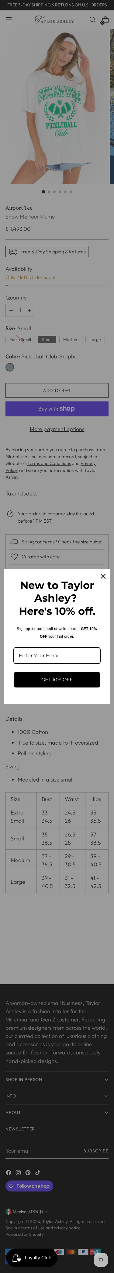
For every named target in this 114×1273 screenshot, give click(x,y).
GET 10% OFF (57, 680)
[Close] (103, 576)
